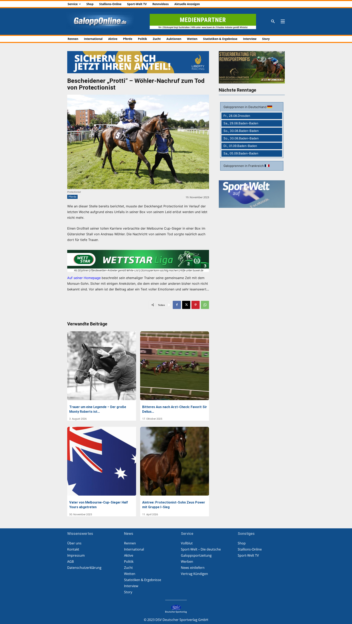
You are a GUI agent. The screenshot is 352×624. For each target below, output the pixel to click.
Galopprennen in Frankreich (244, 166)
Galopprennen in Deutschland (245, 107)
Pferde (72, 196)
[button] (273, 21)
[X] (186, 305)
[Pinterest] (195, 305)
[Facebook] (177, 305)
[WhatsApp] (205, 305)
